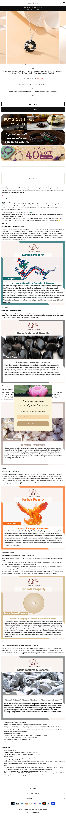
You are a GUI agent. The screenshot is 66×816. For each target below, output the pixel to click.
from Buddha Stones (33, 85)
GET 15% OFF (33, 424)
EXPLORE (33, 783)
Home (32, 68)
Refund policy (33, 178)
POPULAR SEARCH (33, 793)
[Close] (50, 387)
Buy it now (33, 109)
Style (33, 88)
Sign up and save (32, 798)
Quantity (33, 95)
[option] (33, 8)
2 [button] (25, 64)
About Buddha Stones (33, 182)
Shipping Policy (33, 175)
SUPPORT (33, 788)
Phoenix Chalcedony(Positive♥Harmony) (46, 91)
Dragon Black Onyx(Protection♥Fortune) (20, 91)
